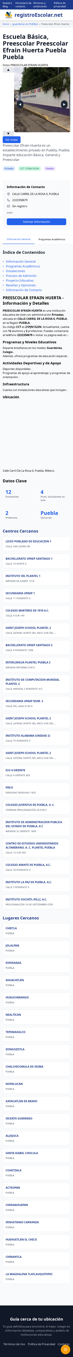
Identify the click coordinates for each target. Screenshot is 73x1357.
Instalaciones (15, 271)
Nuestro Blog (7, 4)
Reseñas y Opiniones (21, 285)
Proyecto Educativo (20, 280)
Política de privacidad (60, 4)
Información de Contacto (24, 290)
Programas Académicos (52, 239)
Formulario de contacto (23, 4)
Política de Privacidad (41, 1344)
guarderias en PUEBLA (25, 24)
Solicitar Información (36, 222)
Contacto (64, 1344)
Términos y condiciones (40, 4)
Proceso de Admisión (21, 276)
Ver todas (11, 140)
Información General (18, 239)
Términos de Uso (14, 1344)
